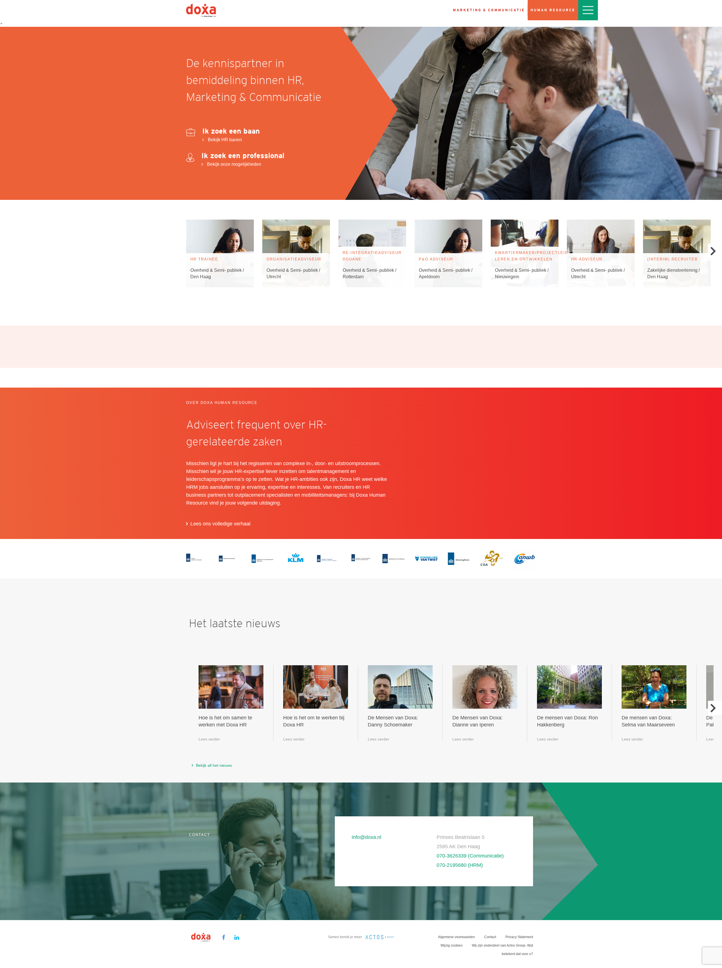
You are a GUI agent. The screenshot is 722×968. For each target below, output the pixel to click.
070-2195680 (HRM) (460, 865)
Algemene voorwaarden (456, 937)
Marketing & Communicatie (489, 10)
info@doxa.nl (366, 837)
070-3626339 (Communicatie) (470, 856)
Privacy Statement (519, 937)
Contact (490, 937)
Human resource (553, 10)
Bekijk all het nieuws (214, 765)
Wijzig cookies (452, 945)
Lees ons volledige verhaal (220, 523)
